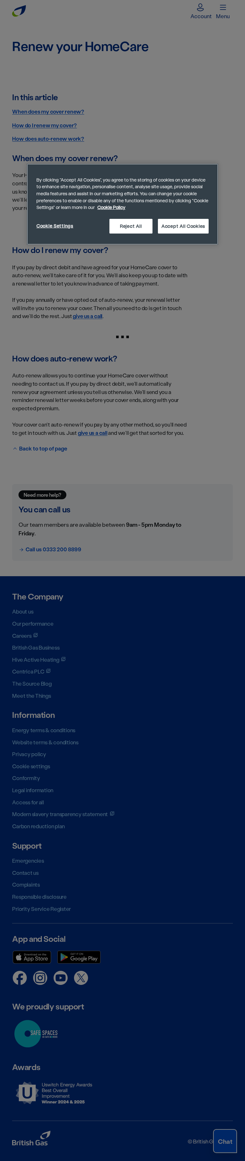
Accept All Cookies (183, 226)
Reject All (131, 226)
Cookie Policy (111, 207)
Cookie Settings (54, 226)
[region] (122, 204)
